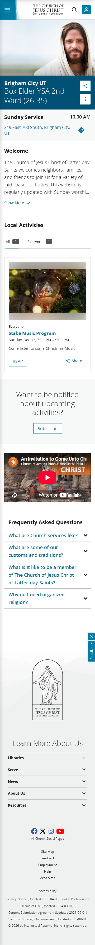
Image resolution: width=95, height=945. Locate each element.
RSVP (18, 361)
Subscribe (48, 428)
